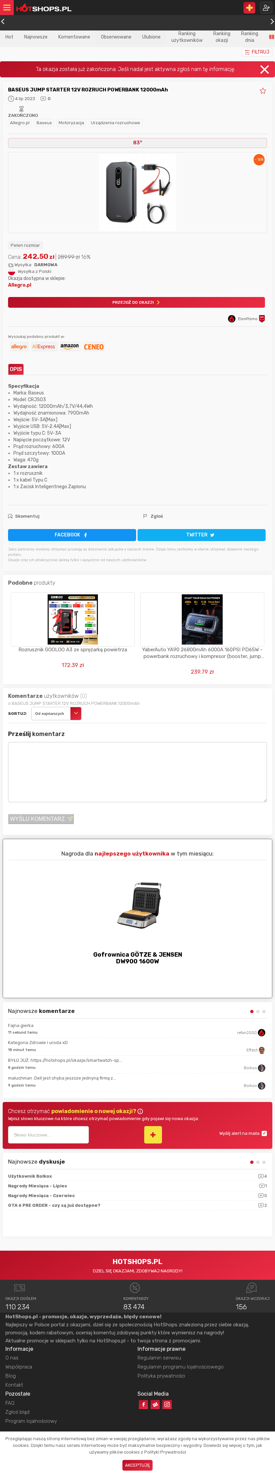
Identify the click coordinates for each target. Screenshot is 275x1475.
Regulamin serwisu (159, 1358)
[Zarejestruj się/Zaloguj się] (266, 7)
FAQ (9, 1403)
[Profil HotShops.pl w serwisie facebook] (143, 1404)
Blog (10, 1376)
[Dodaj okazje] (249, 7)
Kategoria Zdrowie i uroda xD (38, 1042)
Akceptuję (137, 1465)
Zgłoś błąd (17, 1412)
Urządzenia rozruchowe (115, 122)
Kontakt (14, 1385)
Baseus (44, 122)
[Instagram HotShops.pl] (166, 1404)
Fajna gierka (21, 1025)
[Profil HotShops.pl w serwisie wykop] (155, 1404)
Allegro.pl (20, 122)
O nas (11, 1358)
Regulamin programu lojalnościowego (181, 1367)
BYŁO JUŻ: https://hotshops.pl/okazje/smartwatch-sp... (65, 1060)
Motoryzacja (71, 122)
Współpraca (18, 1367)
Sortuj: (17, 713)
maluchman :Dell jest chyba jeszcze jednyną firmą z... (62, 1078)
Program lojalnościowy (31, 1421)
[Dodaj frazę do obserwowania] (153, 1135)
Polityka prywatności (161, 1376)
